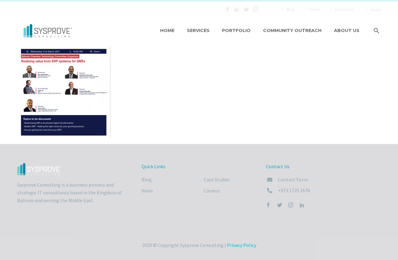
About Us (346, 30)
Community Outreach (292, 30)
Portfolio (236, 30)
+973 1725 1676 (294, 190)
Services (198, 30)
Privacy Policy (241, 245)
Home (167, 30)
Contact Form (293, 179)
